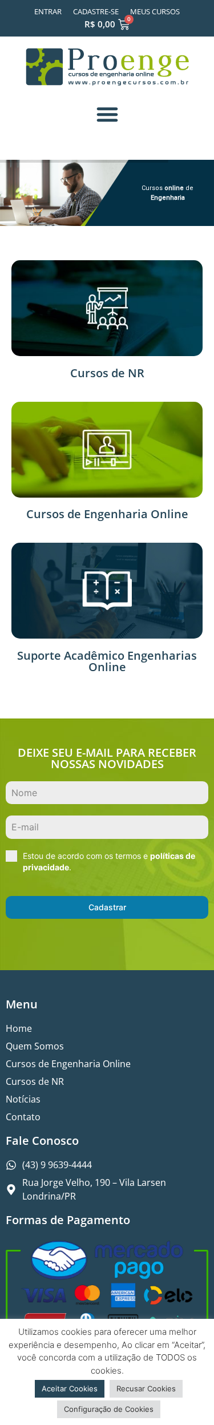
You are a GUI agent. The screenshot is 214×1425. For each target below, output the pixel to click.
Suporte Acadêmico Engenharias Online (107, 661)
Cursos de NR (107, 373)
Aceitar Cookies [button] (70, 1388)
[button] (107, 114)
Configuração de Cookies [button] (109, 1409)
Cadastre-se (96, 11)
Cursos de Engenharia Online (107, 514)
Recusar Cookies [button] (146, 1388)
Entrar (48, 11)
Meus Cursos (155, 11)
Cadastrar (107, 907)
